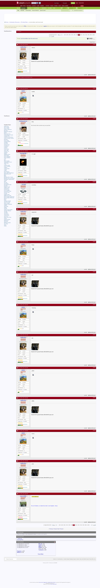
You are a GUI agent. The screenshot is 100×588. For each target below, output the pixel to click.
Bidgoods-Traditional (8, 131)
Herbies (5, 153)
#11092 (94, 241)
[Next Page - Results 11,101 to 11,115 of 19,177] (50, 36)
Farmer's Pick (6, 144)
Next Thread (60, 528)
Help (77, 3)
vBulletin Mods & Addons (52, 582)
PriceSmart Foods (7, 191)
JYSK (5, 164)
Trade (80, 8)
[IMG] (40, 546)
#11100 (94, 493)
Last (52, 36)
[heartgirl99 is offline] (23, 162)
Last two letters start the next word (29, 38)
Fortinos (5, 147)
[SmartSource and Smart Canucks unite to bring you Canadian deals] (9, 119)
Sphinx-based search (53, 584)
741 (81, 34)
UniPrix (5, 218)
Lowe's (5, 170)
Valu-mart (6, 221)
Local (72, 8)
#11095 (94, 334)
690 (69, 34)
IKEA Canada (6, 160)
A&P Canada (6, 127)
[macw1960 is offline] (23, 504)
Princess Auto (7, 192)
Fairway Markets (7, 141)
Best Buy (6, 130)
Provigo (5, 193)
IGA (5, 159)
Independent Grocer (8, 162)
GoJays (24, 184)
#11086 (94, 44)
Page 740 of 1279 (53, 34)
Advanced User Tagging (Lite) (43, 582)
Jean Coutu (6, 163)
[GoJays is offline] (23, 191)
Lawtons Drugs (7, 165)
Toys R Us (6, 216)
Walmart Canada (7, 222)
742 (83, 34)
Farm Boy (6, 143)
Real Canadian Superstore (9, 196)
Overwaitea (6, 183)
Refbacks (19, 552)
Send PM (85, 116)
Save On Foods (7, 202)
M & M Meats (6, 171)
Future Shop (6, 149)
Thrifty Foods (6, 215)
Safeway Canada (7, 201)
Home (21, 5)
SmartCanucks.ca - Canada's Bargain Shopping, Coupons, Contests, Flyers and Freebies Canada (73, 559)
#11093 (94, 271)
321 (24, 515)
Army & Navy (6, 128)
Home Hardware (7, 156)
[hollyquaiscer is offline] (23, 129)
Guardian (6, 152)
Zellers (5, 225)
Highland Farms (7, 154)
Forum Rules (40, 554)
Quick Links (42, 10)
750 (86, 34)
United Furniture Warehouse (7, 220)
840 (91, 34)
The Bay (5, 211)
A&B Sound (6, 126)
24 (23, 232)
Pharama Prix (6, 188)
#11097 (94, 397)
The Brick (6, 212)
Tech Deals (28, 5)
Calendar (22, 10)
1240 (93, 34)
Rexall (5, 198)
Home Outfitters (7, 157)
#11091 (94, 208)
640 (67, 34)
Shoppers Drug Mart (8, 204)
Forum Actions (35, 10)
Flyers (38, 5)
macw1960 (23, 496)
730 (72, 34)
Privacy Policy (91, 559)
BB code (40, 543)
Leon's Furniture (7, 166)
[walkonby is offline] (23, 56)
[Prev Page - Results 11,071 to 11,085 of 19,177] (62, 35)
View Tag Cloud (20, 539)
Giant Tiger (6, 150)
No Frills (5, 182)
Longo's (5, 169)
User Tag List (19, 31)
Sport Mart (6, 206)
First (54, 525)
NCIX (5, 181)
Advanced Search (78, 10)
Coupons (34, 5)
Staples (5, 207)
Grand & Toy (6, 151)
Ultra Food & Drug (7, 217)
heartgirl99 (23, 153)
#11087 (94, 88)
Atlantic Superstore (8, 129)
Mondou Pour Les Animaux (9, 178)
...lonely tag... (19, 538)
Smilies (40, 545)
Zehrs (5, 224)
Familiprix (6, 142)
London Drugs (6, 168)
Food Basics (6, 145)
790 (88, 34)
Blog (18, 8)
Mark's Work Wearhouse (9, 172)
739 (76, 34)
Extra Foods (6, 140)
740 (79, 34)
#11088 (94, 118)
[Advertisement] (42, 83)
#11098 (94, 430)
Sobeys (5, 205)
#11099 (94, 460)
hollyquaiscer (23, 121)
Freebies (42, 5)
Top (54, 8)
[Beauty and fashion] (75, 6)
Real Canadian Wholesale (9, 197)
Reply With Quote (92, 116)
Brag (64, 8)
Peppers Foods (7, 186)
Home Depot (6, 155)
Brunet (5, 132)
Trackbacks (41, 549)
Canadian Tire (6, 136)
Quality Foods (7, 194)
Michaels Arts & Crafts (8, 177)
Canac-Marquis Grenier (8, 134)
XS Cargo (6, 223)
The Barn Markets (7, 210)
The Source (6, 214)
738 (74, 34)
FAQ (18, 10)
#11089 (94, 150)
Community (28, 10)
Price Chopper (7, 190)
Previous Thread (53, 528)
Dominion (6, 139)
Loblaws (5, 167)
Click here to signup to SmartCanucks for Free (24, 77)
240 (65, 34)
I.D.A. (5, 158)
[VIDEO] (40, 547)
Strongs (5, 208)
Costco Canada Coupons (9, 138)
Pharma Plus (6, 189)
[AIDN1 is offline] (23, 99)
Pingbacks (19, 551)
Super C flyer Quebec (8, 209)
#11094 (94, 304)
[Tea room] (72, 6)
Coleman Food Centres (8, 137)
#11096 (94, 367)
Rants (59, 5)
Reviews (56, 5)
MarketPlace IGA (7, 173)
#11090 (94, 181)
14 (23, 110)
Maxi (5, 175)
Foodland (6, 146)
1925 (91, 39)
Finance (52, 5)
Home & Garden (65, 5)
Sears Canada (7, 203)
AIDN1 (23, 91)
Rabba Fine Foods (7, 195)
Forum (23, 8)
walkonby (23, 47)
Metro (5, 176)
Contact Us (55, 559)
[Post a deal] (82, 6)
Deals (24, 5)
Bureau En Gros (7, 133)
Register (81, 3)
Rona (5, 199)
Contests (47, 5)
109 (24, 140)
